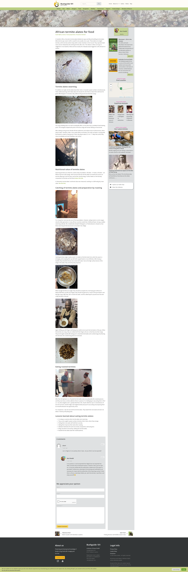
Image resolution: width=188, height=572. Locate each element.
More (129, 56)
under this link (79, 178)
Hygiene (108, 8)
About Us (115, 3)
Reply (102, 444)
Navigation (86, 8)
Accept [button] (183, 569)
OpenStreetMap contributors (129, 96)
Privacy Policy (113, 549)
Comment (59, 505)
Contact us (59, 557)
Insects (64, 34)
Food (79, 8)
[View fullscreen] (111, 90)
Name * (58, 487)
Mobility (93, 8)
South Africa (58, 34)
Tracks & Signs (116, 8)
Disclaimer (113, 553)
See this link (62, 183)
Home (110, 3)
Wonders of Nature (127, 8)
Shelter (59, 8)
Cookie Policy (113, 551)
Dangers (74, 8)
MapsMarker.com (121, 96)
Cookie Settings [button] (176, 569)
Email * (58, 493)
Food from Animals (81, 34)
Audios (122, 3)
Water (68, 8)
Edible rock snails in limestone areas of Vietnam (111, 118)
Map (131, 3)
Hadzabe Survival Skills (125, 59)
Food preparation (70, 34)
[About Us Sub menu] (119, 3)
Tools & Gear (100, 8)
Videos (127, 3)
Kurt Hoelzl (70, 458)
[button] (121, 88)
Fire (64, 8)
